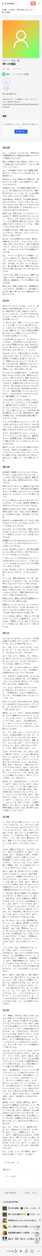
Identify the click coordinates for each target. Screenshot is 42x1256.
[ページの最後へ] (37, 1241)
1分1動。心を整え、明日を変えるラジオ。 (18, 10)
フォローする (16, 69)
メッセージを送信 (22, 74)
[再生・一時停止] (21, 1251)
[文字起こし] (18, 61)
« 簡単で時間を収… (10, 1193)
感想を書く (22, 131)
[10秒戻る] (15, 1251)
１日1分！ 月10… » (31, 1193)
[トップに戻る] (37, 1234)
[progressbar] (21, 1246)
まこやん (6, 88)
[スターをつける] (4, 69)
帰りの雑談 (9, 63)
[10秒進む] (26, 1251)
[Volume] (11, 1251)
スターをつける (9, 1162)
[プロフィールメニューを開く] (39, 3)
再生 (8, 74)
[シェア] (8, 69)
